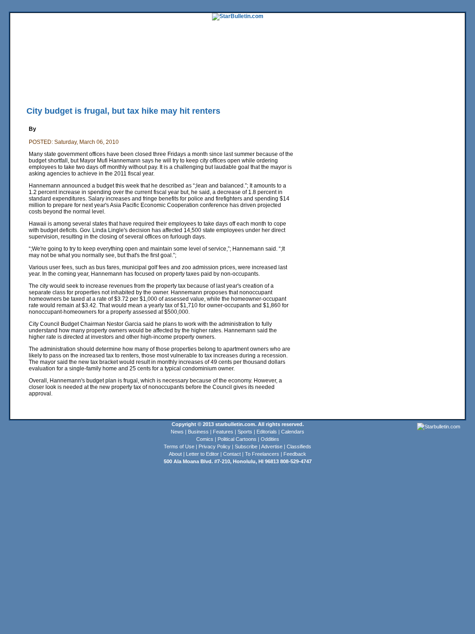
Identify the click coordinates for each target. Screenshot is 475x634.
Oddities (270, 439)
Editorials (267, 431)
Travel (180, 72)
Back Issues (24, 86)
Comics (204, 439)
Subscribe (246, 446)
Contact (232, 454)
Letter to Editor (202, 454)
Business (198, 431)
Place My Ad (212, 86)
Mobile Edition (57, 86)
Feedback (294, 454)
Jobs (416, 72)
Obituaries (241, 86)
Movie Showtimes (96, 86)
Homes (400, 72)
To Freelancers (262, 454)
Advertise (271, 446)
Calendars (292, 431)
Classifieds (451, 72)
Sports (245, 431)
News (177, 431)
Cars (430, 72)
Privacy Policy (215, 446)
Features (223, 431)
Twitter (141, 86)
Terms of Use (179, 446)
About (175, 454)
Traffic (186, 86)
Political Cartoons (237, 439)
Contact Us (269, 86)
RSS (124, 86)
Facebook (164, 86)
